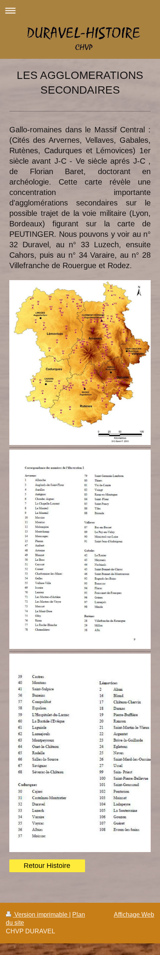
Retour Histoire (47, 865)
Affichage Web (134, 914)
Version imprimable (41, 914)
